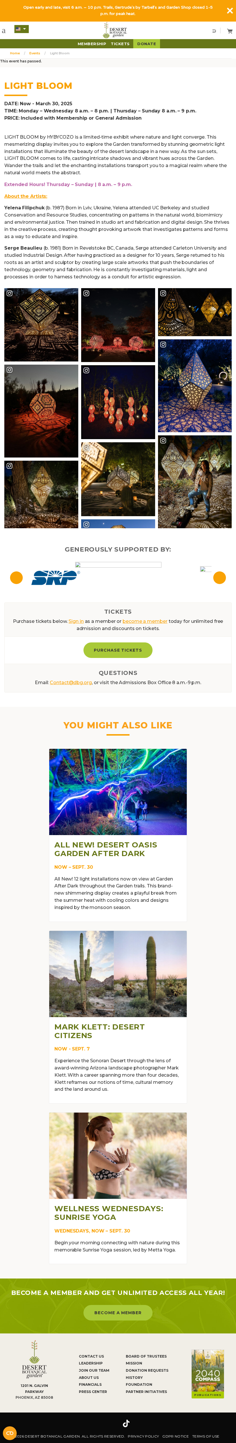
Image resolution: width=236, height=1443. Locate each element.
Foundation (139, 1384)
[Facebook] (92, 1423)
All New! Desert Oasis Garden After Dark (105, 849)
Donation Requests (147, 1370)
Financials (90, 1384)
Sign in (75, 621)
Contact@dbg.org (71, 682)
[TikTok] (126, 1423)
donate (146, 43)
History (134, 1377)
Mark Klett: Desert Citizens (99, 1031)
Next (219, 577)
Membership (92, 43)
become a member (145, 621)
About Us (89, 1377)
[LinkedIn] (143, 1423)
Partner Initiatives (146, 1392)
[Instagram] (108, 1423)
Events (34, 53)
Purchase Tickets (118, 650)
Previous (16, 577)
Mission (134, 1363)
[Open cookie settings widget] (10, 1433)
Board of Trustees (146, 1356)
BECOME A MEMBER (118, 1312)
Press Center (93, 1392)
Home (15, 53)
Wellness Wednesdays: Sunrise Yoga (108, 1213)
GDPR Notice (175, 1436)
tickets (120, 43)
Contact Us (91, 1356)
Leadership (91, 1363)
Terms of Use (205, 1436)
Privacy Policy (143, 1436)
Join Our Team (94, 1370)
